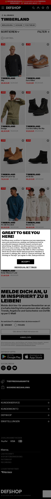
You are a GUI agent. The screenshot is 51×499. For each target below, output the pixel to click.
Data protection (38, 255)
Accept (25, 261)
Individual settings (25, 267)
